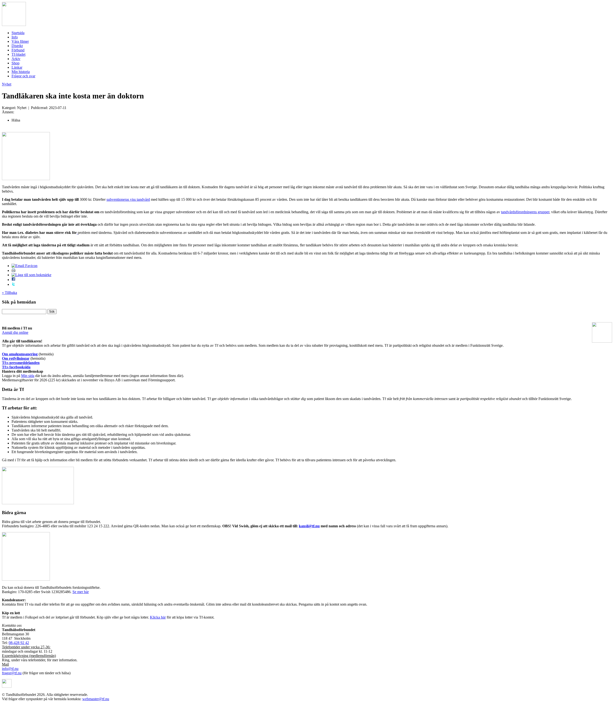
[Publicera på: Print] (13, 270)
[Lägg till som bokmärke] (31, 275)
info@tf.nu (10, 669)
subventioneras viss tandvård (128, 199)
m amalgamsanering (21, 354)
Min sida (27, 376)
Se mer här (80, 592)
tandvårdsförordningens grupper (525, 212)
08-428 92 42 (19, 643)
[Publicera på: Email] (24, 266)
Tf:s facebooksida (16, 367)
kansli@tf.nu (309, 526)
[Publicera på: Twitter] (13, 284)
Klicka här (158, 617)
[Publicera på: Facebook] (13, 280)
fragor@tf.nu (12, 673)
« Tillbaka (9, 293)
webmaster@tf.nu (95, 699)
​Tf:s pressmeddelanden (21, 363)
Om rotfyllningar (16, 358)
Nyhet (6, 84)
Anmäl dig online (15, 332)
